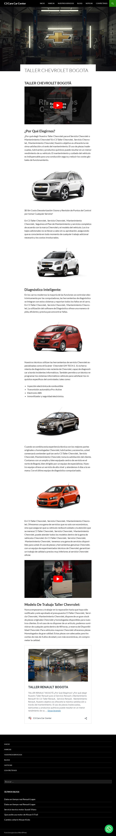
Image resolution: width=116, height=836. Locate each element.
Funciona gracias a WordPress (15, 832)
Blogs (79, 3)
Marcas (51, 3)
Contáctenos (101, 3)
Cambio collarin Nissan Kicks (17, 819)
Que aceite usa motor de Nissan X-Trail (21, 814)
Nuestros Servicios (66, 3)
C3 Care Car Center (15, 3)
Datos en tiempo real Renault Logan (19, 799)
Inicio (42, 3)
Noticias (89, 3)
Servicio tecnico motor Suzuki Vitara (20, 809)
